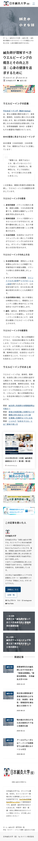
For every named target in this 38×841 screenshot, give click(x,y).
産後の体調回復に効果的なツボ (21, 411)
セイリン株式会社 (27, 836)
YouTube (10, 603)
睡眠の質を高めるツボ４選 (20, 415)
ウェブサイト (11, 600)
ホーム (5, 827)
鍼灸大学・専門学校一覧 (17, 827)
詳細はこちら (13, 589)
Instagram (28, 600)
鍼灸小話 (23, 80)
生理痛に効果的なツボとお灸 (21, 418)
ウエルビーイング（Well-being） (17, 111)
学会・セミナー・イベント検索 (13, 830)
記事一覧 (11, 595)
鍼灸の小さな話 (30, 830)
